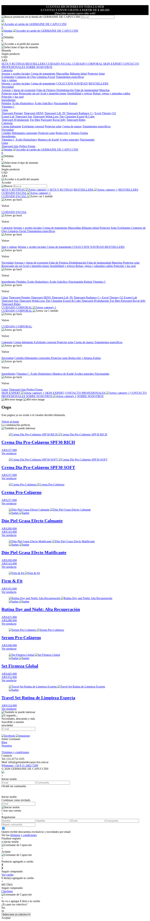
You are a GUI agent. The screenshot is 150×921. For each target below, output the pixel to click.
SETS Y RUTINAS (13, 63)
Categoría (7, 227)
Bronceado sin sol (29, 93)
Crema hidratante (11, 126)
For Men (35, 119)
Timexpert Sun (23, 116)
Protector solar (9, 93)
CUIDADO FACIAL (59, 63)
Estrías (84, 133)
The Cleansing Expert (72, 116)
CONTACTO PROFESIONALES (85, 392)
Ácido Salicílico (43, 103)
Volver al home (10, 421)
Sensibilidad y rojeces (79, 93)
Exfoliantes (7, 76)
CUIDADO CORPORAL (87, 63)
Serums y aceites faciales (15, 73)
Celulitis (6, 133)
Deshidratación (65, 90)
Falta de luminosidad (86, 90)
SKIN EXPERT (113, 63)
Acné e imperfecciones (53, 93)
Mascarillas (62, 73)
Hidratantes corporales (25, 133)
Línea (4, 297)
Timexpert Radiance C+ (80, 113)
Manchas (104, 90)
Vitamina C (8, 106)
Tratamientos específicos (70, 76)
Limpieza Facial (46, 76)
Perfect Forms (27, 146)
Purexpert (46, 119)
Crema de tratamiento (43, 73)
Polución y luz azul (12, 96)
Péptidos (6, 103)
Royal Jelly (59, 119)
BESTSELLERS (35, 63)
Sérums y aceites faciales (15, 83)
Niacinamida (61, 103)
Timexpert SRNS (34, 113)
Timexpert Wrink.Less (46, 116)
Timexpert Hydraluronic (15, 119)
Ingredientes (8, 281)
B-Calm (89, 116)
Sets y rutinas (9, 246)
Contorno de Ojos (25, 76)
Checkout (7, 891)
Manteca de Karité (48, 139)
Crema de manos (72, 126)
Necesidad (7, 262)
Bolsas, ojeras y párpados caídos (111, 93)
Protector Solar (96, 73)
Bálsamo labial (78, 73)
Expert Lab (7, 116)
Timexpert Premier (12, 113)
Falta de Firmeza (46, 90)
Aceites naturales (69, 139)
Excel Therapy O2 (105, 113)
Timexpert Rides (75, 119)
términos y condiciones (23, 835)
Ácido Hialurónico (23, 103)
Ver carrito (7, 874)
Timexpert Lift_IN (54, 113)
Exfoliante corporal (33, 126)
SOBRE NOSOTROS (39, 67)
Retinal (73, 103)
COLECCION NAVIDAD (72, 83)
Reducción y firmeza (68, 133)
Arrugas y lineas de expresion (18, 90)
